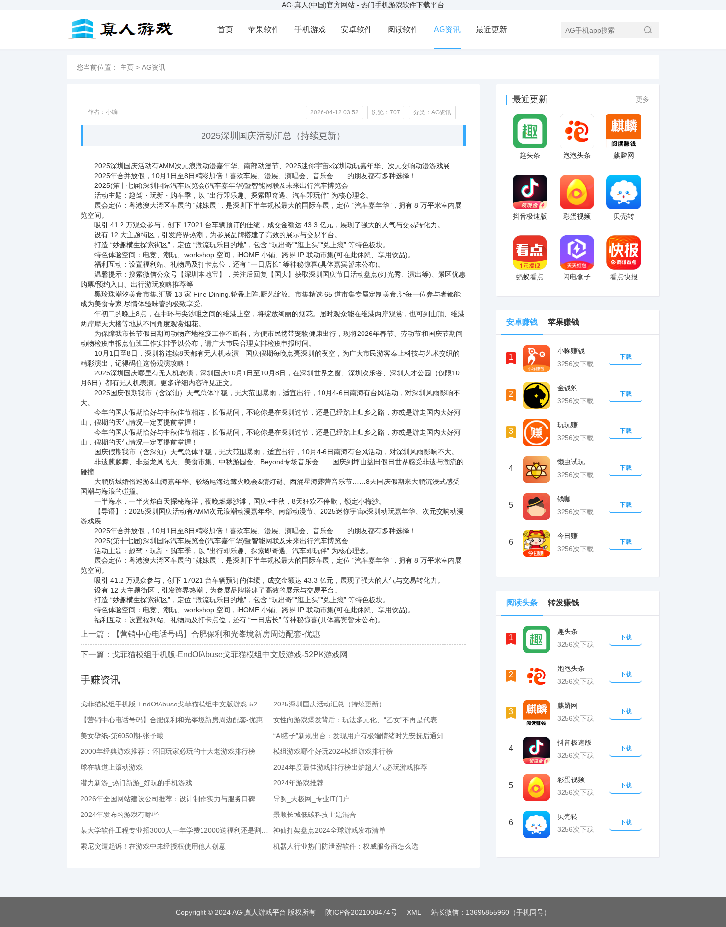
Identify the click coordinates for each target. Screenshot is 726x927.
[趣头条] (530, 131)
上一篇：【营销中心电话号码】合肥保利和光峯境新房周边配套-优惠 (200, 634)
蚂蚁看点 (530, 277)
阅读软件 (403, 29)
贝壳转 (623, 216)
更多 (642, 99)
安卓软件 (356, 29)
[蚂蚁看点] (530, 252)
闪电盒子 (577, 277)
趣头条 (530, 155)
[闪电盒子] (577, 252)
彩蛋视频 (577, 216)
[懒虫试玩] (536, 469)
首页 (225, 29)
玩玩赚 (567, 425)
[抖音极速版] (530, 192)
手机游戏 (310, 29)
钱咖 (564, 499)
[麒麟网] (624, 131)
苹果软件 (264, 29)
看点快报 (624, 277)
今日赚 (567, 536)
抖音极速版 (530, 216)
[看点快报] (624, 252)
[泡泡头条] (577, 131)
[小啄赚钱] (536, 358)
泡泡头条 (577, 155)
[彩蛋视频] (577, 192)
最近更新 (491, 29)
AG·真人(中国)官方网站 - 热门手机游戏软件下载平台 (363, 5)
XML (414, 912)
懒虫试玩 (571, 462)
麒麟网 (623, 155)
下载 (626, 356)
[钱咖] (536, 506)
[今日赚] (536, 543)
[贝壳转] (624, 192)
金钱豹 (567, 388)
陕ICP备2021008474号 (361, 912)
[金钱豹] (536, 395)
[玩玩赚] (536, 432)
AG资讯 (447, 29)
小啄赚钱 (571, 351)
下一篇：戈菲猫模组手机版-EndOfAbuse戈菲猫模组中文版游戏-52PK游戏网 (214, 654)
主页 (127, 67)
